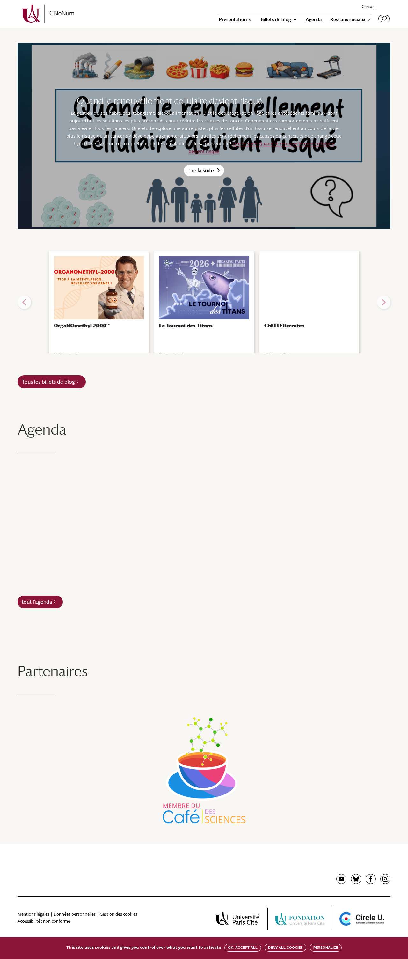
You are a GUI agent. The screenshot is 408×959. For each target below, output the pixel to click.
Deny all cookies (285, 947)
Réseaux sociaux (348, 19)
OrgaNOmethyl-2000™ (82, 326)
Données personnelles (75, 914)
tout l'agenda (37, 602)
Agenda (314, 19)
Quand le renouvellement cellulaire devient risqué (169, 101)
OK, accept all (243, 947)
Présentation (233, 19)
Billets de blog (276, 19)
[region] (204, 302)
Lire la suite (200, 170)
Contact (368, 7)
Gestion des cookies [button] (118, 914)
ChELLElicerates (284, 326)
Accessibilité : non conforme (44, 921)
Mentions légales (33, 914)
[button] (24, 302)
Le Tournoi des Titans (186, 326)
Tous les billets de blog (48, 382)
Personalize (325, 947)
